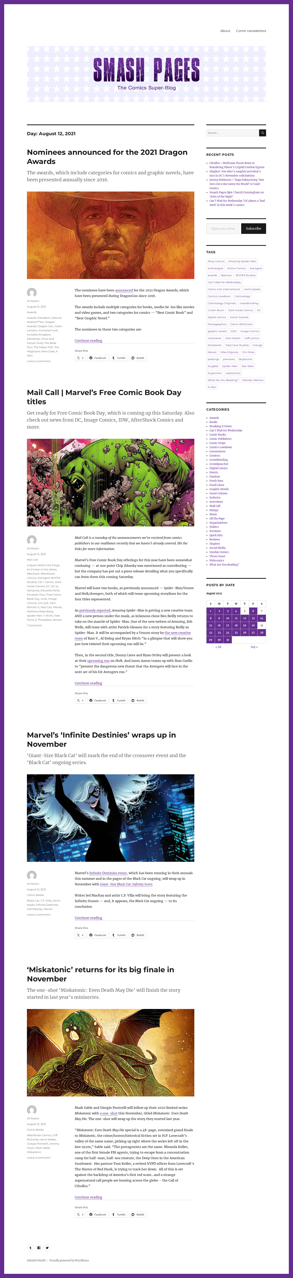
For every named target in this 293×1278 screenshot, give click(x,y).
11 (236, 618)
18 (236, 625)
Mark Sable (42, 1147)
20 (253, 625)
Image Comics (249, 331)
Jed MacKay (34, 909)
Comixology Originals (222, 303)
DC (48, 586)
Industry (214, 497)
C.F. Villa (45, 900)
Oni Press (248, 352)
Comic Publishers (220, 439)
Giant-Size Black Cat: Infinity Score (126, 884)
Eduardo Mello (50, 590)
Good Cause (216, 485)
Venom (57, 619)
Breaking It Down (220, 426)
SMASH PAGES (36, 1260)
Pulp (40, 343)
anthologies (215, 268)
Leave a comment (38, 361)
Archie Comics (236, 268)
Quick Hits (216, 535)
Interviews (216, 501)
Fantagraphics (217, 324)
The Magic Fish (43, 347)
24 (227, 632)
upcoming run (98, 661)
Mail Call (32, 559)
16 (219, 625)
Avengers (44, 577)
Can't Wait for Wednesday (224, 282)
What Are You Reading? (223, 380)
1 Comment (34, 625)
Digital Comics (218, 468)
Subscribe (253, 228)
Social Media (217, 548)
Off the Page (217, 518)
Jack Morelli (233, 338)
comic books (47, 1139)
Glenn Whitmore (241, 324)
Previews (215, 531)
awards (31, 317)
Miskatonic (34, 1152)
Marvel (57, 607)
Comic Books (35, 895)
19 (244, 625)
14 (261, 618)
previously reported (94, 610)
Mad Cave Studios (237, 345)
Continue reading (88, 341)
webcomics (233, 373)
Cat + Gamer (46, 582)
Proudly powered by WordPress (69, 1260)
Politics (214, 527)
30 (219, 639)
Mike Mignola (229, 352)
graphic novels (217, 331)
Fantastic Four (36, 594)
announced (124, 290)
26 (244, 632)
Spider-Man (34, 615)
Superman (215, 373)
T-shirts (48, 615)
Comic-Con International (224, 289)
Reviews (214, 539)
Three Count (217, 556)
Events (213, 472)
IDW (233, 331)
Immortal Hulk (48, 330)
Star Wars (248, 366)
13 (253, 618)
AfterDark (33, 573)
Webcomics (216, 560)
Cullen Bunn (216, 310)
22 (210, 632)
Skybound (245, 359)
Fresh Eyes (216, 481)
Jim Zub (43, 603)
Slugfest (213, 366)
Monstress (33, 338)
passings (213, 359)
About (225, 31)
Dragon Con (45, 326)
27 (253, 632)
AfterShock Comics (39, 1135)
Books (213, 422)
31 (227, 639)
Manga (213, 510)
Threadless (44, 619)
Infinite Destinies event (108, 873)
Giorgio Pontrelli (37, 1143)
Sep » (254, 647)
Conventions (217, 451)
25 (236, 632)
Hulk (44, 598)
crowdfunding (249, 303)
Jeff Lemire (252, 338)
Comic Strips (217, 443)
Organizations (218, 522)
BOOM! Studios (246, 275)
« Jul (218, 647)
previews (229, 359)
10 (227, 618)
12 (244, 618)
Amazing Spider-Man (242, 261)
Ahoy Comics (216, 261)
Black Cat (33, 900)
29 (210, 639)
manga (257, 345)
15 (210, 625)
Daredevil (43, 317)
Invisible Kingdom (39, 334)
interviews (214, 338)
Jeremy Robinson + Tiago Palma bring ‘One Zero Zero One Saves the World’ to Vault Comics (236, 184)
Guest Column (218, 493)
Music (213, 514)
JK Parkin (33, 301)
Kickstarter (215, 345)
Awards (31, 312)
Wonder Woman (253, 380)
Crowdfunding (218, 460)
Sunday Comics (219, 552)
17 (227, 625)
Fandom (214, 476)
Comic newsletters (251, 31)
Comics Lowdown (219, 296)
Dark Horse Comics (240, 310)
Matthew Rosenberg (40, 611)
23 (219, 632)
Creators (214, 455)
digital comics (217, 317)
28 (261, 632)
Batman (226, 275)
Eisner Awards (239, 317)
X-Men (212, 387)
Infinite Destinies (47, 904)
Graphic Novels (219, 489)
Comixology (242, 296)
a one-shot (109, 1113)
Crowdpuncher (218, 464)
